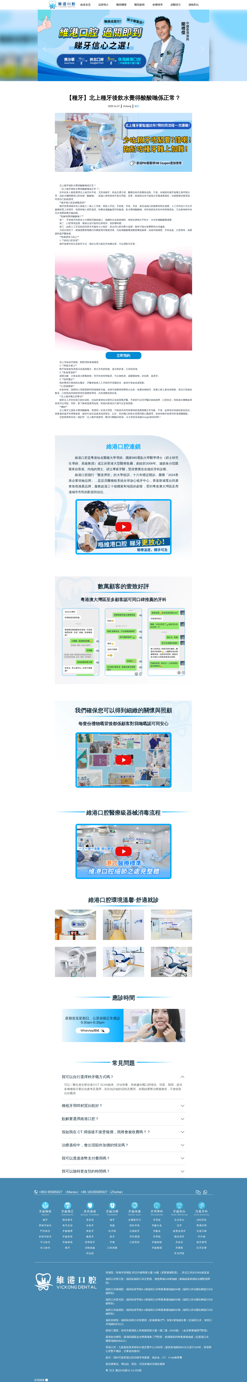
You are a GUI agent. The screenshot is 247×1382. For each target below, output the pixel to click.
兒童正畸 (202, 1231)
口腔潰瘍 (112, 1248)
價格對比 (194, 4)
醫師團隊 (121, 4)
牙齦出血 (157, 1225)
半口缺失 (45, 1242)
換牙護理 (202, 1242)
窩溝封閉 (202, 1225)
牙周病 (157, 1236)
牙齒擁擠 (67, 1231)
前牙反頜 (67, 1225)
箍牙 (67, 1248)
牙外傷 (202, 1236)
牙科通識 (135, 1236)
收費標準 (158, 4)
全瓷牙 (90, 1225)
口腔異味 (135, 1242)
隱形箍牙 (67, 1220)
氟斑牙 (90, 1236)
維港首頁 (85, 4)
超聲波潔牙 (179, 1231)
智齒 (112, 1225)
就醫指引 (176, 4)
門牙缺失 (45, 1231)
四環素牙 (90, 1242)
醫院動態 (139, 4)
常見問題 (179, 1253)
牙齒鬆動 (157, 1242)
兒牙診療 (202, 1248)
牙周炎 (157, 1220)
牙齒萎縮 (157, 1248)
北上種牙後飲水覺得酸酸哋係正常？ (77, 185)
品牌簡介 (103, 4)
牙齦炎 (157, 1231)
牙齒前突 (67, 1236)
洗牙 (179, 1225)
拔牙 (112, 1236)
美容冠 (90, 1220)
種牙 (45, 1220)
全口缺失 (45, 1248)
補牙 (112, 1220)
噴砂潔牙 (179, 1236)
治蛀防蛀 (202, 1220)
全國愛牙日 (134, 1220)
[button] (45, 49)
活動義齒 (90, 1248)
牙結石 (179, 1242)
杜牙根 (112, 1231)
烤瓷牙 (90, 1231)
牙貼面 (90, 1253)
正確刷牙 (135, 1231)
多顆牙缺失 (45, 1236)
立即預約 (123, 355)
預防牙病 (135, 1225)
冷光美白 (179, 1220)
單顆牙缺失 (45, 1225)
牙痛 (112, 1242)
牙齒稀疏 (67, 1242)
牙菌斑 (179, 1248)
